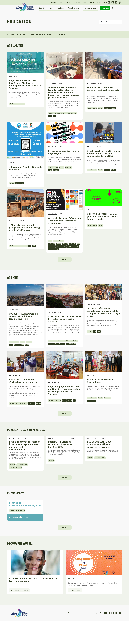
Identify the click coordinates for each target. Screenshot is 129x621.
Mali (30, 245)
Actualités (53, 2)
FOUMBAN (112, 108)
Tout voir (64, 259)
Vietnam (64, 400)
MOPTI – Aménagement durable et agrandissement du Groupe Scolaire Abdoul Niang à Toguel (103, 312)
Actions (60, 2)
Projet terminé (52, 312)
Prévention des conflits (16, 467)
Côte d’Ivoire (107, 170)
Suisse (11, 345)
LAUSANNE (21, 345)
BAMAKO (58, 246)
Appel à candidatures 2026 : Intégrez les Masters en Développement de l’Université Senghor (25, 84)
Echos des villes (52, 83)
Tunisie (15, 345)
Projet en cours (13, 309)
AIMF (91, 2)
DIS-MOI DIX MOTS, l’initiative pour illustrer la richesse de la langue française (103, 216)
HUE (74, 400)
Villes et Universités (20, 103)
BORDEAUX (55, 170)
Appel (10, 76)
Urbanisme (28, 342)
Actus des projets (92, 83)
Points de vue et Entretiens (16, 439)
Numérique (60, 8)
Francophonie (68, 167)
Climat (51, 8)
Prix (88, 375)
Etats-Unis (51, 343)
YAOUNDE (56, 249)
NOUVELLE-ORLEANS (71, 343)
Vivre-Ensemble (73, 8)
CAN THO (69, 400)
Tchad (53, 246)
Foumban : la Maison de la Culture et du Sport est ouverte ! (103, 90)
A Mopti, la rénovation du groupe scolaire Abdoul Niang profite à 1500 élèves (24, 227)
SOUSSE (27, 345)
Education (12, 103)
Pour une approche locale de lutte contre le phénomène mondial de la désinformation (25, 449)
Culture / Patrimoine (92, 108)
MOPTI (33, 245)
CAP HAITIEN (62, 343)
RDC (49, 246)
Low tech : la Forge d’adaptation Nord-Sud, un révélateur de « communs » (64, 221)
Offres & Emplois (71, 613)
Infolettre (99, 2)
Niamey (50, 249)
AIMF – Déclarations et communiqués (59, 439)
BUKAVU (64, 246)
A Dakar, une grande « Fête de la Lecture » (25, 168)
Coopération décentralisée (54, 341)
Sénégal (17, 183)
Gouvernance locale (71, 113)
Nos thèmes (105, 22)
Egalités (42, 8)
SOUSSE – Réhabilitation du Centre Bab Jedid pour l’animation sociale (23, 316)
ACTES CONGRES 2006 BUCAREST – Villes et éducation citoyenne (102, 446)
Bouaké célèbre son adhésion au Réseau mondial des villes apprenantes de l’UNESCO (103, 153)
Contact (79, 613)
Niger (78, 243)
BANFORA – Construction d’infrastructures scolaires (23, 381)
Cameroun (106, 108)
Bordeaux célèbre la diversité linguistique (63, 152)
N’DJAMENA (76, 246)
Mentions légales (87, 613)
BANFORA (38, 403)
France (50, 116)
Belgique (89, 400)
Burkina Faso (52, 243)
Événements (68, 2)
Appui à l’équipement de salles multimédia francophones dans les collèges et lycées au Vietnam (64, 390)
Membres (84, 2)
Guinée (70, 243)
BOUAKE (113, 170)
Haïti (56, 343)
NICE (54, 116)
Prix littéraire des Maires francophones (100, 381)
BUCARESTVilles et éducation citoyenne (25, 504)
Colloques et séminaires (94, 439)
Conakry (69, 246)
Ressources (77, 2)
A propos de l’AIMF (99, 613)
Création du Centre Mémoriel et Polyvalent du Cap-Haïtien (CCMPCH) (64, 319)
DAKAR (22, 183)
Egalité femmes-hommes (60, 113)
